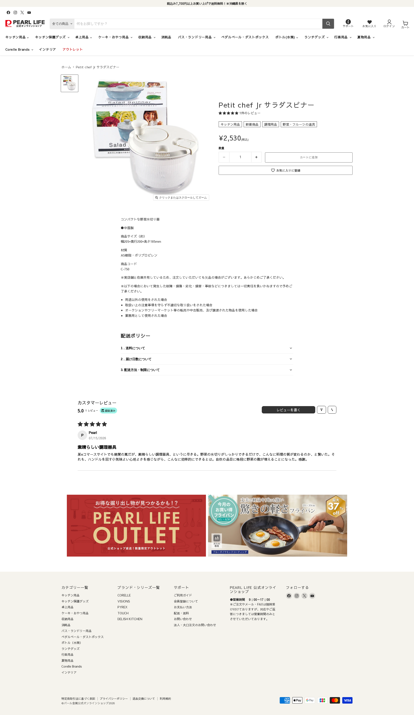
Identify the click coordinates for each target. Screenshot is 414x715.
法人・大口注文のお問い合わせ (195, 625)
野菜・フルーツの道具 (299, 124)
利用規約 (165, 699)
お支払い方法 (183, 607)
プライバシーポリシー (114, 699)
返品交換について (144, 699)
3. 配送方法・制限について (140, 370)
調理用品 (270, 124)
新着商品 (252, 124)
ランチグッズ (315, 37)
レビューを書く (288, 409)
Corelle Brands (18, 49)
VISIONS (124, 601)
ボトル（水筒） (72, 642)
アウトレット (73, 49)
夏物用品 (364, 37)
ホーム (66, 67)
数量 (221, 148)
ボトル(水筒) (285, 37)
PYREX (122, 607)
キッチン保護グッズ (51, 37)
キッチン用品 (16, 37)
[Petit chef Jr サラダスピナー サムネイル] (69, 83)
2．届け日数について (136, 359)
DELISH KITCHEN (130, 619)
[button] (229, 113)
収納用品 (145, 37)
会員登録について (186, 601)
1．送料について (133, 348)
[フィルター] (321, 410)
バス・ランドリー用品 (195, 37)
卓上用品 (82, 37)
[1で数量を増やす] (256, 157)
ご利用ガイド (183, 595)
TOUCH (123, 613)
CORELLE (124, 595)
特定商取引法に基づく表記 (78, 699)
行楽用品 (341, 37)
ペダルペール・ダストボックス (245, 37)
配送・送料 (181, 613)
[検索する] (328, 24)
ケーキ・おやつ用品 (114, 37)
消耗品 (166, 37)
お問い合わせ (183, 619)
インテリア (47, 49)
